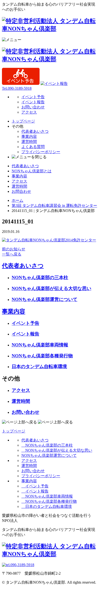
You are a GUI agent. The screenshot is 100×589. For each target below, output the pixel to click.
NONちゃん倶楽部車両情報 (40, 344)
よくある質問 (33, 147)
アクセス (29, 112)
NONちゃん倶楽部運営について (44, 299)
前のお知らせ (13, 249)
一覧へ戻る (11, 254)
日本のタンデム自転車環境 (39, 366)
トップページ (23, 121)
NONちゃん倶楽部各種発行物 (42, 355)
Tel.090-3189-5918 (17, 88)
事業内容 (29, 136)
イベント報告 (33, 102)
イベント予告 (33, 97)
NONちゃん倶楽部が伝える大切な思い (51, 288)
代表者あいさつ (35, 131)
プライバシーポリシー (40, 152)
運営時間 (29, 142)
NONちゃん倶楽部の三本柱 (40, 277)
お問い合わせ (33, 107)
